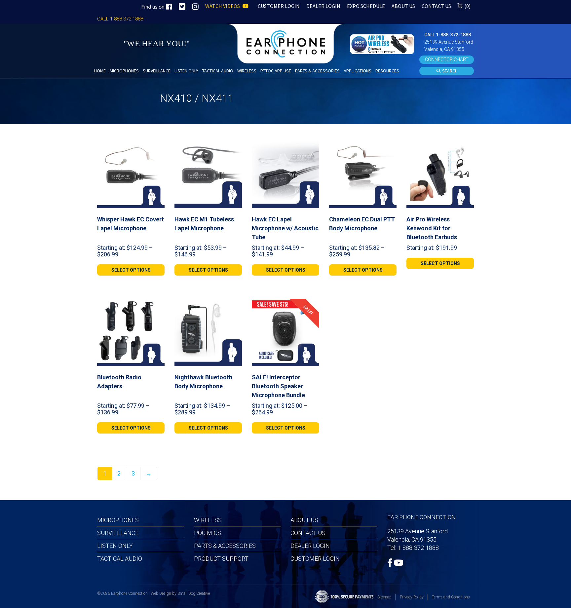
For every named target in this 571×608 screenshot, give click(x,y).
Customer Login (315, 558)
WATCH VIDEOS (223, 6)
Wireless (208, 519)
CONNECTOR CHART (447, 59)
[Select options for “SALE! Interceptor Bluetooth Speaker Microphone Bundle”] (311, 306)
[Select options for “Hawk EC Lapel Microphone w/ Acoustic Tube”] (311, 148)
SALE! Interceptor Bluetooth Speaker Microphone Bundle (278, 386)
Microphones (118, 519)
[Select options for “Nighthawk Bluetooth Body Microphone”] (234, 306)
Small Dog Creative (193, 593)
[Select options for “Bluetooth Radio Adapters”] (157, 306)
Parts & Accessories (225, 545)
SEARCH (449, 71)
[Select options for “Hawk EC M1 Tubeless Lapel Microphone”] (234, 148)
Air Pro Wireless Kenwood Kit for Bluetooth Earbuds (431, 228)
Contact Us (307, 532)
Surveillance (117, 532)
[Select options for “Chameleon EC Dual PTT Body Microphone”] (389, 148)
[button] (383, 43)
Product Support (221, 558)
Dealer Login (310, 545)
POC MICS (207, 532)
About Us (304, 519)
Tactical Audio (119, 558)
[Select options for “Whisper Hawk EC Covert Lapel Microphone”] (157, 148)
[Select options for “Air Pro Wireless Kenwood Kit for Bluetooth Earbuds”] (466, 148)
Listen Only (115, 545)
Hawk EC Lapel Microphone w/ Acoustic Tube (285, 228)
